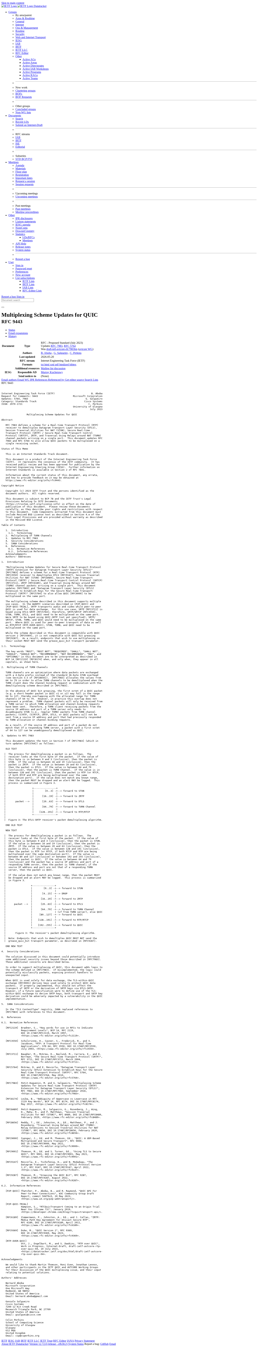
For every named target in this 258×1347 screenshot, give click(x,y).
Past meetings (23, 208)
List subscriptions (25, 278)
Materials (20, 168)
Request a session (25, 181)
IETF (4, 1340)
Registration (22, 174)
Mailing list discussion (53, 368)
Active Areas (29, 62)
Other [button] (11, 215)
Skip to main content (12, 2)
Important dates (23, 178)
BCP (25, 159)
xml (52, 364)
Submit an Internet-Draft (28, 125)
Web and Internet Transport (30, 37)
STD (18, 159)
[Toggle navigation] (2, 307)
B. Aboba (46, 352)
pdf (57, 364)
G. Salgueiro (61, 352)
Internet (19, 24)
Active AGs (29, 59)
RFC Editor (21, 53)
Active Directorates (33, 65)
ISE (17, 143)
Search (19, 118)
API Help (20, 243)
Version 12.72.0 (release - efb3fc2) (48, 1343)
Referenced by (56, 379)
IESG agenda (22, 224)
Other (18, 56)
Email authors (9, 379)
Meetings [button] (13, 162)
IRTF (18, 46)
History (12, 336)
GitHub (104, 1343)
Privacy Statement (85, 1340)
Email (112, 1343)
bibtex (73, 364)
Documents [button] (14, 115)
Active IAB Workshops (35, 68)
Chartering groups (25, 90)
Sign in (19, 265)
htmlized (64, 364)
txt (42, 364)
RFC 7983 (56, 345)
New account (22, 274)
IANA (70, 1340)
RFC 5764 (70, 345)
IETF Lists (28, 281)
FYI (30, 159)
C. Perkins (75, 352)
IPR (32, 379)
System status (22, 249)
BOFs (18, 93)
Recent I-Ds (22, 121)
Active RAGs (30, 75)
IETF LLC (21, 49)
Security (20, 34)
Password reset (23, 268)
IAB (17, 43)
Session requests (24, 184)
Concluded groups (25, 109)
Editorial (20, 146)
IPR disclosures (24, 218)
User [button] (11, 262)
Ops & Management (26, 27)
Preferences (21, 271)
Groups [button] (12, 12)
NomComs (21, 227)
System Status (76, 1343)
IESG (18, 40)
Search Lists (91, 379)
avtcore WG (85, 349)
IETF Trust (46, 1340)
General (19, 21)
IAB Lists (27, 287)
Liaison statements (25, 221)
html (47, 364)
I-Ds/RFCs (28, 237)
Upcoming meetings (26, 196)
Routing (19, 30)
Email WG (23, 379)
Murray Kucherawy (52, 372)
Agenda (19, 165)
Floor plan (21, 171)
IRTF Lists (28, 284)
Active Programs (31, 72)
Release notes (23, 246)
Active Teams (30, 78)
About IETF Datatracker (15, 1343)
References (41, 379)
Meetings (27, 240)
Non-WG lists (23, 112)
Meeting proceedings (27, 212)
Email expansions (18, 333)
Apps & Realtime (25, 18)
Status (11, 329)
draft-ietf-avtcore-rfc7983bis (61, 349)
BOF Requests (23, 96)
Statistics (20, 234)
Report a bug (22, 259)
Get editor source (75, 379)
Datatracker (40, 6)
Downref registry (24, 231)
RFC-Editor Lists (32, 290)
